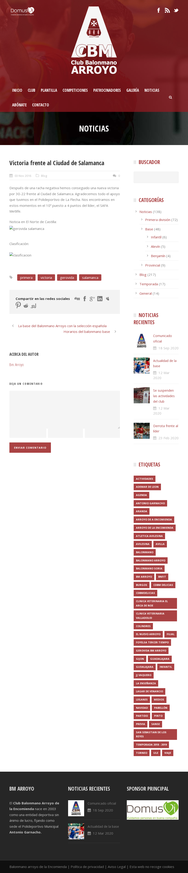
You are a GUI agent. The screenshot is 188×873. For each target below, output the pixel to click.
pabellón (160, 707)
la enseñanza (146, 683)
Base (149, 229)
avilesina (142, 544)
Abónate (19, 105)
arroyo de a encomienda (154, 519)
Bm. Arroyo (16, 364)
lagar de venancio (149, 691)
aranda (141, 511)
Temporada (148, 284)
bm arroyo (144, 576)
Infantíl (156, 237)
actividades (144, 478)
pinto (158, 715)
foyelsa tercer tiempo (152, 642)
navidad (142, 707)
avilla (160, 544)
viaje (167, 752)
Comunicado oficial (102, 803)
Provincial (152, 265)
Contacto (40, 105)
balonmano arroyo (150, 560)
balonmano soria (149, 568)
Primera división (157, 219)
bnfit (162, 576)
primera (26, 277)
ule (155, 752)
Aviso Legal (117, 866)
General (145, 293)
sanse (155, 724)
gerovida (67, 277)
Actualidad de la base (103, 826)
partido (142, 715)
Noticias (151, 90)
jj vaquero (143, 675)
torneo (141, 752)
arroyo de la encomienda (154, 527)
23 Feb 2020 (168, 438)
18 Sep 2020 (168, 348)
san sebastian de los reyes (151, 734)
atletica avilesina (149, 536)
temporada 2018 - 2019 (151, 744)
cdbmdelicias (145, 593)
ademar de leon (147, 486)
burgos (141, 585)
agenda (141, 495)
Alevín (155, 246)
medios (159, 699)
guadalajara (159, 658)
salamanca (90, 277)
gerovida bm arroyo (151, 650)
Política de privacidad (87, 866)
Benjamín (158, 255)
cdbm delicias (163, 585)
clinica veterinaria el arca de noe (152, 603)
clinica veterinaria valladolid (150, 616)
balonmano (144, 552)
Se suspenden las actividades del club (164, 396)
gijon (140, 658)
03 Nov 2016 (23, 176)
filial (170, 634)
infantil (166, 666)
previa (140, 724)
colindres (143, 626)
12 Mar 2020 (103, 833)
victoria (46, 277)
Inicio (17, 90)
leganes (142, 699)
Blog (44, 176)
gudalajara (144, 666)
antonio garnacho (150, 503)
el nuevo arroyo (148, 634)
